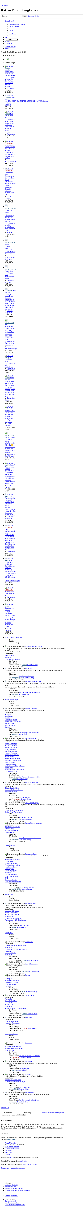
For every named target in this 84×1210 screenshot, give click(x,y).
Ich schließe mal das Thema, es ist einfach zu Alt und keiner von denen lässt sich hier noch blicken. (10, 152)
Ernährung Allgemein (9, 311)
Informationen (9, 655)
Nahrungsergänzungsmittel (13, 918)
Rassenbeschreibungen (12, 581)
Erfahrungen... (9, 145)
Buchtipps (28, 1061)
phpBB (11, 1157)
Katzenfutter (9, 894)
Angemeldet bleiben (9, 1115)
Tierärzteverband (10, 1201)
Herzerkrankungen (11, 874)
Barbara (14, 734)
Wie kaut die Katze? (10, 410)
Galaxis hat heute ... (8, 360)
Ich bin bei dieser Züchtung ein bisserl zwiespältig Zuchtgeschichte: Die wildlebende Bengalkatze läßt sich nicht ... (10, 570)
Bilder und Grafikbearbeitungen (15, 1081)
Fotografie (28, 1074)
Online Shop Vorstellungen (13, 812)
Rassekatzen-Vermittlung (13, 721)
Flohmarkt (8, 999)
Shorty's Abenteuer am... (10, 466)
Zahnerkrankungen (11, 348)
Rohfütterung (9, 916)
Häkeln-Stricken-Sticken (13, 1046)
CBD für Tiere (10, 291)
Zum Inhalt (4, 5)
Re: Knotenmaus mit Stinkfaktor (29, 1056)
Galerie (27, 975)
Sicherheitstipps (10, 762)
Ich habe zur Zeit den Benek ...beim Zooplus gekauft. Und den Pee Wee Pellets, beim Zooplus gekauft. (10, 80)
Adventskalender (10, 984)
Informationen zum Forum (33, 646)
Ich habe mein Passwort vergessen (53, 1113)
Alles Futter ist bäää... (10, 497)
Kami (24, 991)
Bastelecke (28, 1043)
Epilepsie (8, 872)
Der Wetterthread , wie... (9, 115)
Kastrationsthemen (11, 161)
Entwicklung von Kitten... (9, 272)
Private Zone (9, 933)
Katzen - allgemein (31, 738)
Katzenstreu (10, 88)
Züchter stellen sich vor (12, 827)
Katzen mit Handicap (12, 755)
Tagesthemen (11, 134)
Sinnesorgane (9, 869)
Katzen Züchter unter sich (33, 823)
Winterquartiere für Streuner (14, 1188)
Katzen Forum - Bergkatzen (14, 637)
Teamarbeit (8, 955)
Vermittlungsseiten (11, 720)
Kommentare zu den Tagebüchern (16, 949)
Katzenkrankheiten (31, 854)
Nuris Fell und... (9, 378)
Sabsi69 (7, 606)
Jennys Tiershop (10, 437)
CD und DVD (9, 1003)
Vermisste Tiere (10, 714)
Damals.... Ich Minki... (9, 609)
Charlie (24, 1028)
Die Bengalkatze (9, 561)
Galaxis (7, 68)
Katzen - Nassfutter (11, 913)
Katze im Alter (9, 756)
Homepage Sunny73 (11, 1196)
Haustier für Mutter (9, 211)
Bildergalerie (9, 979)
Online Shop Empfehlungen (10, 455)
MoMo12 (15, 1089)
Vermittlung (8, 716)
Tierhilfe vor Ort (10, 723)
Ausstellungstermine (11, 830)
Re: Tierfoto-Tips (24, 1087)
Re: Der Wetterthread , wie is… (29, 1100)
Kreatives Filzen (10, 1050)
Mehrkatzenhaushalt (11, 751)
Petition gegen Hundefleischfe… (29, 733)
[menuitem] (17, 25)
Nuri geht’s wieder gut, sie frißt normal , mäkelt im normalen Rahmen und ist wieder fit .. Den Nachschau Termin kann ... (10, 507)
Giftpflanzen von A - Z (12, 771)
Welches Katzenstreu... (9, 71)
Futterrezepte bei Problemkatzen (15, 920)
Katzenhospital (10, 845)
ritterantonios (11, 1139)
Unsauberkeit (9, 861)
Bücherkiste (9, 1004)
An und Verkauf (30, 995)
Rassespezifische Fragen (13, 760)
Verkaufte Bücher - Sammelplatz (15, 1008)
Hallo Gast (10, 232)
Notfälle (7, 718)
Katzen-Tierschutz (31, 709)
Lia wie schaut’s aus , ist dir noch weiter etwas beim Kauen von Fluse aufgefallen (10, 417)
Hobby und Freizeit (11, 1034)
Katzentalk (8, 951)
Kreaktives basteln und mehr (14, 1048)
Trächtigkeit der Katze (9, 281)
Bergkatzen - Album (11, 982)
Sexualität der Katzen (32, 782)
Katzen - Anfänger (8, 197)
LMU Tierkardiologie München (15, 1205)
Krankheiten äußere (11, 863)
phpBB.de (23, 1161)
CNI (6, 878)
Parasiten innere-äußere (12, 865)
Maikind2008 (9, 323)
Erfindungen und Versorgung (14, 769)
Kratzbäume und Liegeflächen (14, 766)
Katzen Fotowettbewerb (33, 681)
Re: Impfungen (24, 1069)
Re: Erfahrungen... (25, 797)
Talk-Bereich (29, 1017)
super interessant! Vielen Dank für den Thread (10, 250)
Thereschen (15, 840)
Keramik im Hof (10, 1187)
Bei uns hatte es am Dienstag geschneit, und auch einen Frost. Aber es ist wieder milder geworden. (10, 125)
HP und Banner (10, 832)
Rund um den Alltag (11, 1021)
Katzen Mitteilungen (11, 699)
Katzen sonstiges (8, 104)
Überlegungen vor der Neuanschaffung (17, 1190)
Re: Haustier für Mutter (26, 676)
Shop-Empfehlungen (32, 803)
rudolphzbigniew (10, 208)
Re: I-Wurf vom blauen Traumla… (30, 838)
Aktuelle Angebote (11, 1001)
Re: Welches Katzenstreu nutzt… (29, 777)
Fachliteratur (9, 1006)
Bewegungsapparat (11, 870)
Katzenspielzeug (10, 764)
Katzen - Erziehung (11, 747)
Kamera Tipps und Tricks (13, 1080)
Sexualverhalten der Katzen (10, 258)
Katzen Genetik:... (8, 245)
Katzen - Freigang (8, 486)
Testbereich (8, 657)
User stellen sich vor (31, 964)
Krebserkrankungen (11, 876)
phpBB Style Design (11, 1185)
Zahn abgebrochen (9, 325)
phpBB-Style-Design (30, 1164)
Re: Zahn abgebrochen (26, 887)
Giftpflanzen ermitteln (12, 1203)
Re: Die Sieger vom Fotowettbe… (30, 692)
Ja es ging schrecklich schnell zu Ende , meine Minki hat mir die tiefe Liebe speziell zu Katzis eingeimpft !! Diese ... (10, 619)
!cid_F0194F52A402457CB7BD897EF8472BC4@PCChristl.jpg (26, 101)
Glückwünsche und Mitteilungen (15, 945)
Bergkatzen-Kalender (12, 980)
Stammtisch (29, 942)
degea (10, 290)
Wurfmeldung (9, 828)
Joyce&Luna (9, 143)
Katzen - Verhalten (11, 745)
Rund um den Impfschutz (13, 882)
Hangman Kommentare (12, 1023)
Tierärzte (8, 727)
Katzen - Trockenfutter (12, 914)
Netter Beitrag (9, 591)
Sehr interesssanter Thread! (9, 276)
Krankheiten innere (11, 867)
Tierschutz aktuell (10, 725)
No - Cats (8, 986)
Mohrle (7, 378)
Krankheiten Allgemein (12, 859)
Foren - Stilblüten (10, 953)
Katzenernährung (30, 903)
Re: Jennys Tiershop (25, 817)
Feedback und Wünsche (12, 659)
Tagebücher (8, 947)
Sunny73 (8, 357)
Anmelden (5, 1108)
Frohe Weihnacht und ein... (10, 531)
